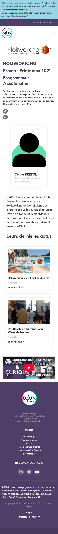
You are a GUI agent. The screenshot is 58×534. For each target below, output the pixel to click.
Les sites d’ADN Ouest (41, 23)
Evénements (29, 454)
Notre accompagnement (29, 447)
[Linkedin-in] (21, 472)
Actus (29, 443)
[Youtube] (37, 472)
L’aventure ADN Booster (29, 450)
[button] (54, 32)
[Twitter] (29, 472)
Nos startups (29, 436)
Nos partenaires (29, 440)
